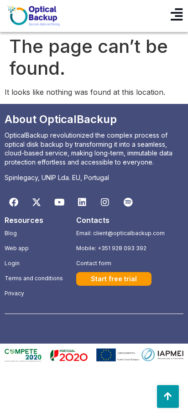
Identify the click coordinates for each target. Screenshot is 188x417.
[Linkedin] (82, 202)
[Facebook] (14, 202)
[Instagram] (105, 202)
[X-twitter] (36, 202)
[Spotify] (128, 202)
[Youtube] (59, 202)
